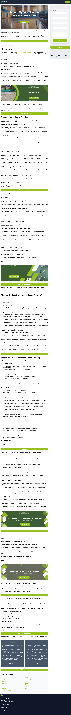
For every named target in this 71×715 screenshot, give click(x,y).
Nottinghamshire (5, 683)
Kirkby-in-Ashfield (28, 679)
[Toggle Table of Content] (11, 45)
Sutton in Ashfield (28, 681)
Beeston (26, 684)
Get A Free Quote (24, 669)
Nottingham (4, 681)
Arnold (3, 679)
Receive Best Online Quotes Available (24, 189)
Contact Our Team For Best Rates (24, 113)
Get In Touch (60, 47)
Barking (2, 630)
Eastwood (27, 688)
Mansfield (4, 688)
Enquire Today (24, 594)
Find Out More (24, 354)
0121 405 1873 (4, 710)
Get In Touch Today (24, 41)
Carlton (3, 678)
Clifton (26, 682)
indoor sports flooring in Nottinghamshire (25, 52)
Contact (67, 1)
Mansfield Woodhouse (6, 690)
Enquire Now (24, 449)
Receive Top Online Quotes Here (24, 284)
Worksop (27, 686)
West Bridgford (5, 686)
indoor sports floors (16, 35)
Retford (26, 677)
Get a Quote (24, 22)
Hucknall (3, 685)
